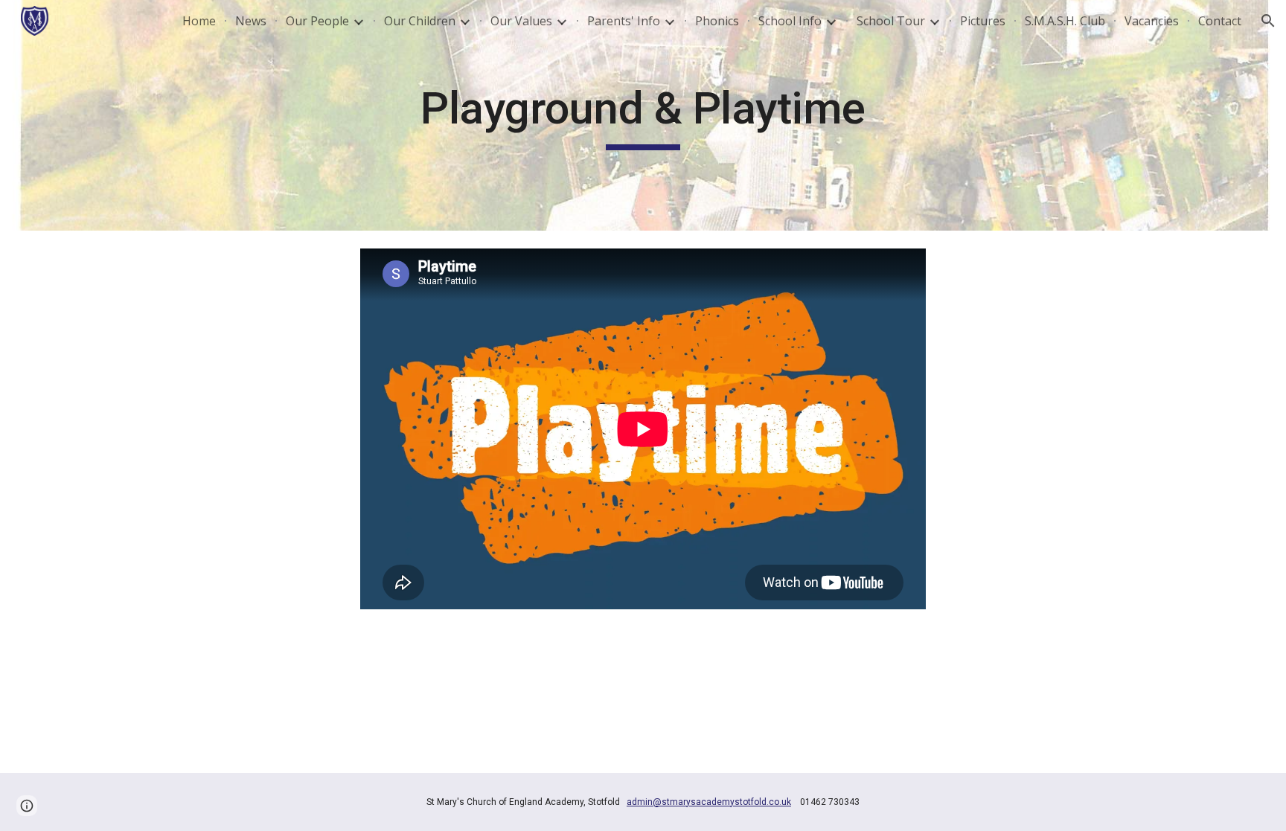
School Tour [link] (891, 21)
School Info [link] (790, 21)
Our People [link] (317, 21)
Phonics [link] (717, 21)
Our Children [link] (419, 21)
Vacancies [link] (1152, 21)
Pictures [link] (982, 21)
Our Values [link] (521, 21)
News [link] (250, 21)
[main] (643, 115)
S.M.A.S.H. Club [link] (1065, 21)
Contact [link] (1219, 21)
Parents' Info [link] (623, 21)
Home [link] (199, 21)
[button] (1268, 21)
